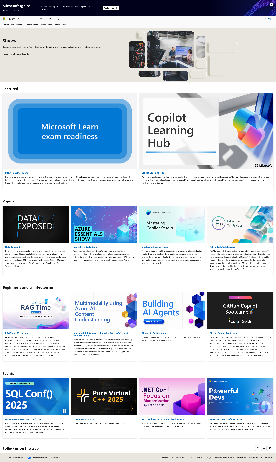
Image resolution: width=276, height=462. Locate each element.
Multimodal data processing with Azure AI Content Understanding (100, 334)
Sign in (270, 19)
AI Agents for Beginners (154, 333)
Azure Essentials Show (85, 247)
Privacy (207, 458)
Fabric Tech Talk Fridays (222, 247)
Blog (188, 458)
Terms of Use (241, 458)
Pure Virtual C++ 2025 (84, 419)
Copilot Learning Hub (153, 173)
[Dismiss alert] (271, 4)
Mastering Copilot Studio (155, 247)
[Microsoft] (4, 18)
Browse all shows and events (16, 54)
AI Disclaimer (164, 458)
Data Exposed (12, 247)
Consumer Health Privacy (223, 458)
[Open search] (265, 19)
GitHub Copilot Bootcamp (223, 333)
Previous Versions (178, 458)
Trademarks (252, 458)
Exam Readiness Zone (16, 173)
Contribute (198, 458)
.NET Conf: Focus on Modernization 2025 (163, 419)
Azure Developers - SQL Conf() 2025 (23, 419)
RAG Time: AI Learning (17, 333)
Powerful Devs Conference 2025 (226, 419)
